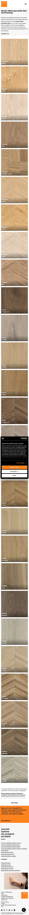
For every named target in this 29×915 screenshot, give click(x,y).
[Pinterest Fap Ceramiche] (9, 910)
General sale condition (7, 898)
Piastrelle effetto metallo (8, 856)
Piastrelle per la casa (7, 868)
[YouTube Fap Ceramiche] (1, 910)
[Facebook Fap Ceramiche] (7, 910)
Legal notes (4, 895)
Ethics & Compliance (6, 892)
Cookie (3, 903)
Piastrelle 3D (4, 850)
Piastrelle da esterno (7, 867)
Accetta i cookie (14, 467)
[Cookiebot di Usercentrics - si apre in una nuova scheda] (20, 438)
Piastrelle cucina (6, 865)
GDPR (2, 893)
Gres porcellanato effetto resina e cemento (14, 849)
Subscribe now (6, 820)
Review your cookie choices (8, 905)
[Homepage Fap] (4, 4)
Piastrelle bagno (6, 863)
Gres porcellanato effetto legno (10, 845)
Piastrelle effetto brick (7, 854)
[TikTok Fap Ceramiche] (14, 910)
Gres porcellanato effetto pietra (10, 847)
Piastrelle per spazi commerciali (10, 870)
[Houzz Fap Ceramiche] (12, 910)
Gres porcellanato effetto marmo (11, 843)
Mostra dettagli (20, 463)
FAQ (2, 906)
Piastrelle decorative (7, 852)
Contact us (5, 33)
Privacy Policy (5, 902)
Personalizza (13, 471)
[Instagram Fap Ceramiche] (4, 910)
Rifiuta (14, 475)
